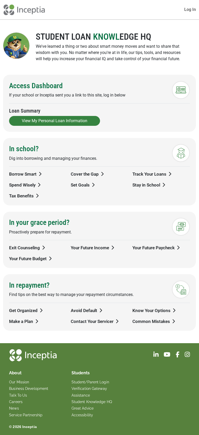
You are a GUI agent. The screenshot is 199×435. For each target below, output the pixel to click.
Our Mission (19, 382)
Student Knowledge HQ (92, 402)
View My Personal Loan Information (54, 120)
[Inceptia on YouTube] (168, 355)
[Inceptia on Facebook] (178, 355)
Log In (190, 9)
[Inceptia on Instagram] (187, 355)
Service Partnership (25, 415)
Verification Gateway (89, 388)
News (14, 408)
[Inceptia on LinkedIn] (156, 355)
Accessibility (82, 415)
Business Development (28, 388)
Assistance (81, 395)
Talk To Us (18, 395)
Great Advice (83, 408)
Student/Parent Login (90, 382)
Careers (16, 402)
